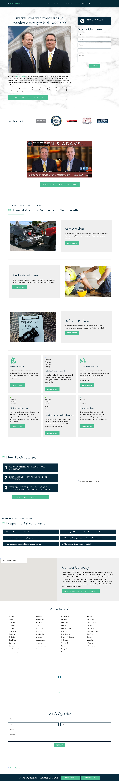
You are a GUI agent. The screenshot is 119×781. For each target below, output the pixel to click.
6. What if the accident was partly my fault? (77, 544)
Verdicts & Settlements (73, 4)
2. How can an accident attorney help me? (18, 538)
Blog (101, 4)
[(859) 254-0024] (82, 21)
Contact (107, 4)
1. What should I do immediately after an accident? (21, 532)
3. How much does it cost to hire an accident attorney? (23, 544)
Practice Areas (58, 4)
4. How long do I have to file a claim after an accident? (81, 532)
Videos (84, 4)
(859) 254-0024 (94, 19)
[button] (31, 532)
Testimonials (93, 4)
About (49, 4)
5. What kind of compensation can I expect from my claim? (82, 538)
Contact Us (90, 23)
